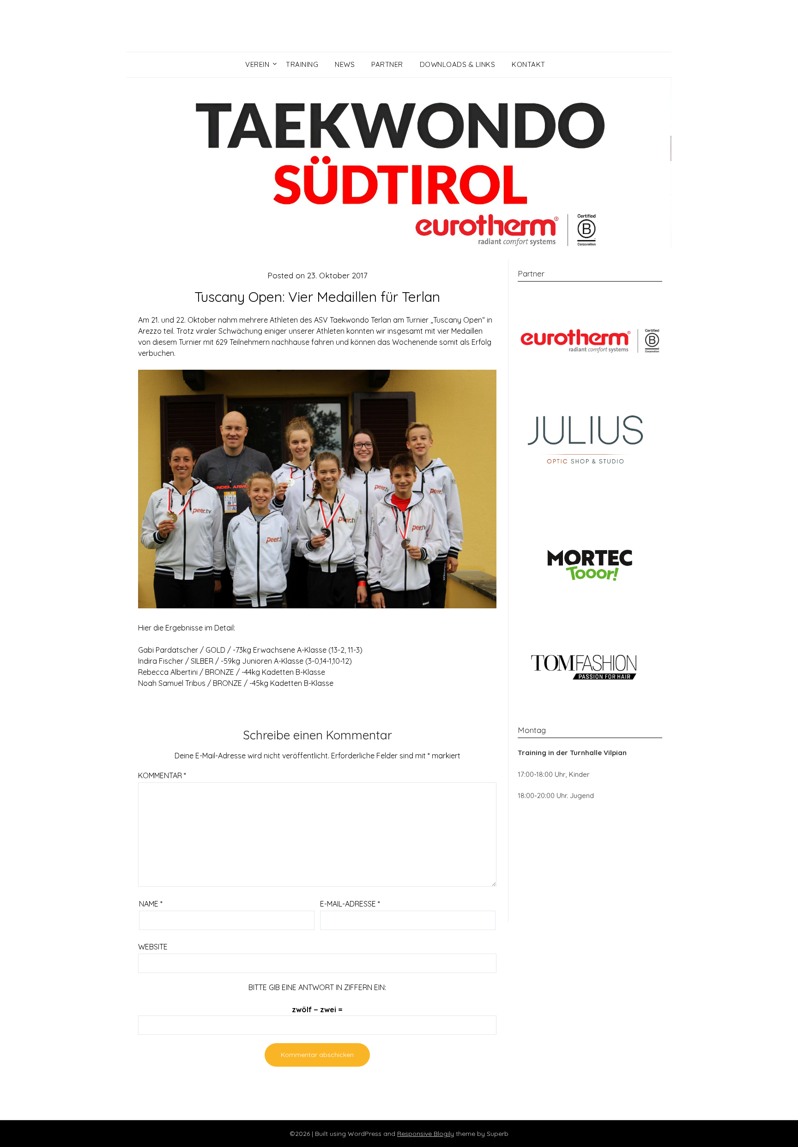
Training (302, 64)
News (345, 64)
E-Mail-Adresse (350, 903)
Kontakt (528, 64)
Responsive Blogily (425, 1133)
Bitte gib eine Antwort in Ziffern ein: (317, 987)
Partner (387, 64)
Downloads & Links (458, 64)
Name (151, 903)
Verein (257, 64)
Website (153, 946)
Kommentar (162, 775)
